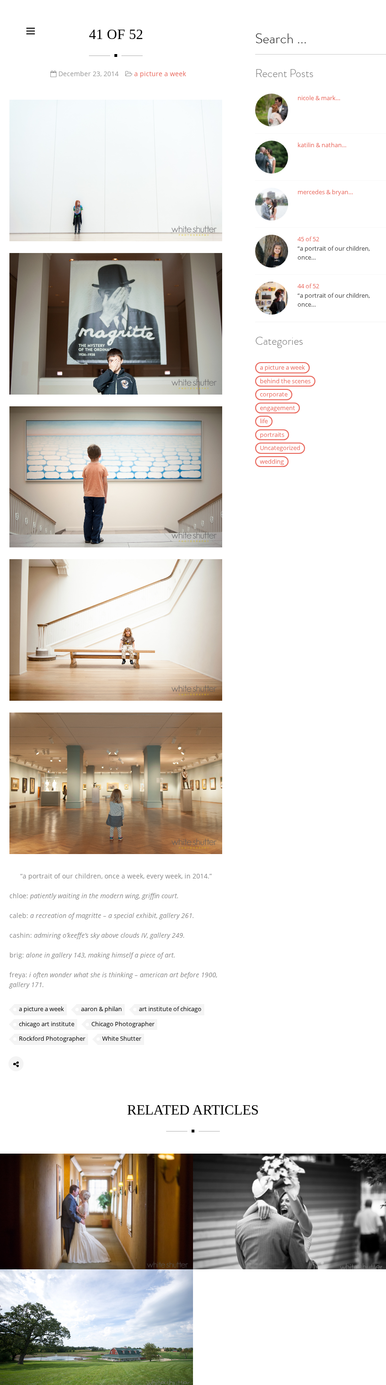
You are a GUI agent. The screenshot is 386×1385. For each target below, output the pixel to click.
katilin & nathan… (322, 145)
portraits (272, 434)
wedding (272, 461)
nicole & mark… (319, 98)
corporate (274, 394)
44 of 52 (308, 286)
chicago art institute (46, 1024)
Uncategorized (280, 447)
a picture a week (160, 73)
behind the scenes (285, 381)
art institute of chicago (170, 1009)
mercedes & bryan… (325, 192)
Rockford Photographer (52, 1038)
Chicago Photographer (122, 1024)
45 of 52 (308, 239)
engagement (277, 408)
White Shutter (121, 1038)
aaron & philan (101, 1009)
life (264, 421)
